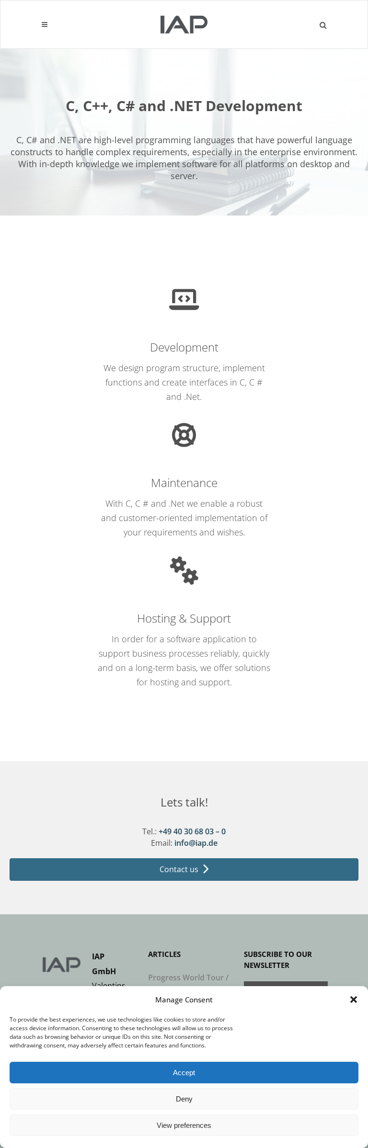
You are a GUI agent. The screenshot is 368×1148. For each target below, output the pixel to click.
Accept (184, 1072)
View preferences (184, 1125)
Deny (184, 1099)
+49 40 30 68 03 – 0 (192, 831)
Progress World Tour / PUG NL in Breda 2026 (188, 984)
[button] (353, 999)
